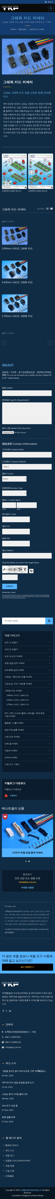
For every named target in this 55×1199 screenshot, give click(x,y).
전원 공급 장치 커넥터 (15, 663)
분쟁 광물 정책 (8, 1117)
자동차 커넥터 (11, 751)
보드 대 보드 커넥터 (14, 656)
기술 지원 (10, 1171)
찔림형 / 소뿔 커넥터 (14, 723)
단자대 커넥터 (11, 758)
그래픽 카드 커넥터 (36, 29)
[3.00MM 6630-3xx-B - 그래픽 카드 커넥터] (40, 171)
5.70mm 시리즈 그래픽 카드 (17, 316)
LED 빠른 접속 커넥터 (14, 670)
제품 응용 (10, 1166)
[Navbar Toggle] (50, 8)
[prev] (4, 342)
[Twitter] (6, 1011)
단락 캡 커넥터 (11, 744)
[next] (50, 342)
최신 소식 (10, 1150)
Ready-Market (37, 1196)
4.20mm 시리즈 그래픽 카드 (17, 282)
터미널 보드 (43, 929)
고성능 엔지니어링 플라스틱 (15, 1094)
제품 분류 (22, 29)
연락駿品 (10, 1176)
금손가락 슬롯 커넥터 (14, 730)
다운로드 (13, 795)
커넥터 (36, 929)
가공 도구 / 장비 (12, 764)
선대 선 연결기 (11, 649)
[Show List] (51, 209)
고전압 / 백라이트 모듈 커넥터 (18, 677)
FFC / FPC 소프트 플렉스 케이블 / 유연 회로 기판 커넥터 (25, 714)
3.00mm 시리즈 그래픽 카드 (17, 248)
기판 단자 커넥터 (12, 737)
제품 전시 (10, 1156)
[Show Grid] (47, 209)
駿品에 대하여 (12, 1145)
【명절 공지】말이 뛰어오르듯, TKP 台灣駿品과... (24, 1071)
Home (13, 29)
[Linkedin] (10, 1011)
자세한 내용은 (27, 887)
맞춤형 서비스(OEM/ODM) (18, 1161)
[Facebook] (3, 1011)
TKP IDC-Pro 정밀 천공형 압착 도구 (18, 1082)
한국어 (50, 2)
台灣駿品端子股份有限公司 (31, 1190)
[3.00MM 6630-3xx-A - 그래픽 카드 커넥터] (14, 171)
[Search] (49, 621)
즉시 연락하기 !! (27, 967)
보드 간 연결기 (11, 642)
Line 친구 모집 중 (10, 1105)
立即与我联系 (9, 932)
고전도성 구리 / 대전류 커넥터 (18, 684)
